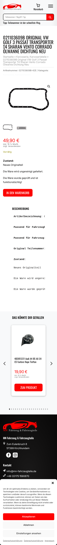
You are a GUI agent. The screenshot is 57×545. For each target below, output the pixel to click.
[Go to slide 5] (17, 409)
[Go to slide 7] (21, 409)
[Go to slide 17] (41, 409)
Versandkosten (14, 146)
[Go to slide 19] (45, 409)
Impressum (49, 541)
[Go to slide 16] (39, 409)
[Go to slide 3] (13, 409)
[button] (52, 482)
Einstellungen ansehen (28, 533)
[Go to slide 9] (25, 409)
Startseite (8, 56)
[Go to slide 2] (11, 409)
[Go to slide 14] (35, 409)
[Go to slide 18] (43, 409)
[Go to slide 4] (15, 409)
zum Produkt (28, 387)
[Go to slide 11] (29, 409)
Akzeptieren (28, 516)
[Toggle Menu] (50, 6)
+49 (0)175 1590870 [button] (18, 476)
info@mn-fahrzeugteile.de (21, 471)
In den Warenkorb (17, 192)
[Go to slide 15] (37, 409)
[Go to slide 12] (31, 409)
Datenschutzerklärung (12, 541)
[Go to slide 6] (19, 409)
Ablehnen (28, 524)
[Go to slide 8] (23, 409)
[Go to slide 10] (27, 409)
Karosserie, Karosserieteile (31, 56)
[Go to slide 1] (9, 409)
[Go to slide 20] (47, 409)
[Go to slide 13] (33, 409)
